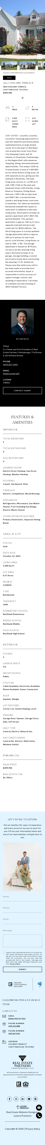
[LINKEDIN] (22, 1099)
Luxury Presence (22, 1115)
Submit (22, 969)
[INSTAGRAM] (16, 1099)
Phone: (6, 908)
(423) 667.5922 (14, 1034)
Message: (7, 930)
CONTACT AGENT (22, 391)
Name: (6, 896)
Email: (6, 919)
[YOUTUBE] (29, 1099)
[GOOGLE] (35, 1099)
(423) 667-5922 (10, 364)
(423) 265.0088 (14, 1026)
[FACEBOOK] (9, 1099)
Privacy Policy (15, 964)
